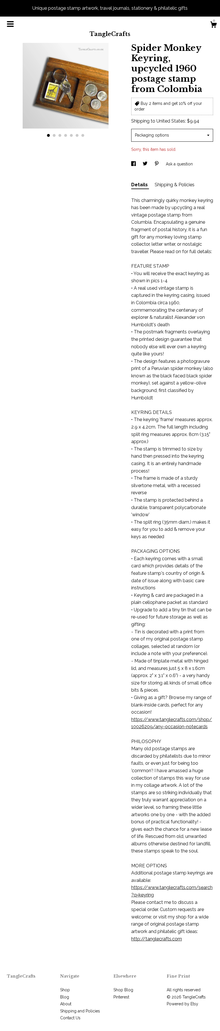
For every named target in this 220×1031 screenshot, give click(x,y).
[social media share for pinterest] (157, 164)
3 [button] (59, 135)
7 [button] (82, 135)
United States (170, 121)
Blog (64, 997)
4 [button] (65, 135)
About (65, 1004)
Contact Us (70, 1018)
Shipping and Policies (80, 1011)
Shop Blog (123, 990)
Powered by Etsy (182, 1004)
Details (140, 184)
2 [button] (54, 135)
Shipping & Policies (175, 184)
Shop (65, 990)
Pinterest (121, 997)
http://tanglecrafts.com (156, 939)
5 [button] (71, 135)
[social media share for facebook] (134, 164)
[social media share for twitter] (146, 164)
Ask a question (179, 164)
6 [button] (77, 135)
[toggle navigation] (10, 24)
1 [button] (48, 135)
